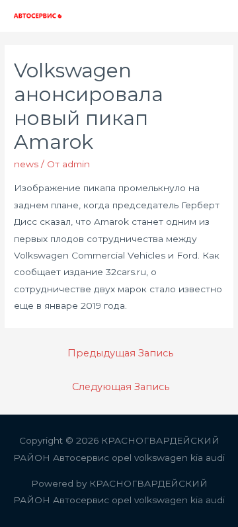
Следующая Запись (120, 387)
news (26, 164)
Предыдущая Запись (120, 353)
